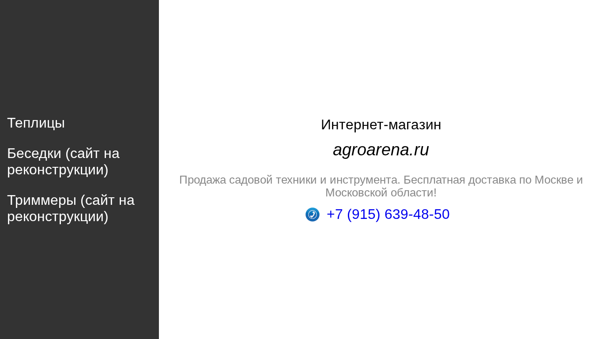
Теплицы (36, 123)
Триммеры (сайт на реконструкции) (71, 208)
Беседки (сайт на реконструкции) (63, 161)
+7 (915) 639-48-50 (388, 214)
